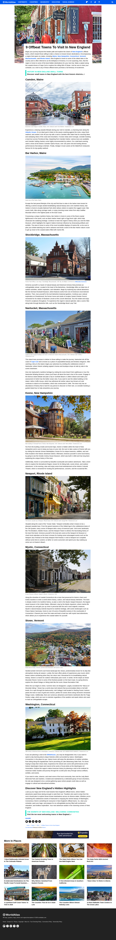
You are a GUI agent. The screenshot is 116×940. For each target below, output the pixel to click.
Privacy (16, 921)
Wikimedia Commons (81, 281)
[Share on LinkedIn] (39, 821)
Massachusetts (30, 58)
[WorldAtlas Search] (112, 2)
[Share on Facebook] (30, 821)
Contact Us (10, 921)
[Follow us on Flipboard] (4, 926)
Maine (54, 56)
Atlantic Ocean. (31, 132)
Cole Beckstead (29, 827)
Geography (44, 2)
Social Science (68, 2)
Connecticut (74, 56)
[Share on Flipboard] (26, 821)
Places (44, 827)
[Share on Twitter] (33, 821)
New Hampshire (63, 56)
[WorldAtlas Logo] (10, 2)
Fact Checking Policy (35, 921)
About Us (26, 921)
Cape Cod (34, 362)
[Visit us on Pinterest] (14, 926)
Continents (22, 2)
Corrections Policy (47, 921)
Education (56, 2)
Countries (34, 2)
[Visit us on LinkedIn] (17, 926)
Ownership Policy (57, 921)
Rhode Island (45, 58)
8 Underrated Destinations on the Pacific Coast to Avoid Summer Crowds (16, 883)
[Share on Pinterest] (36, 821)
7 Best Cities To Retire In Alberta (98, 881)
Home (4, 921)
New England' (77, 51)
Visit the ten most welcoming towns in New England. (48, 814)
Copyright (21, 921)
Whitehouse (51, 755)
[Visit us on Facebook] (7, 926)
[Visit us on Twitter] (11, 926)
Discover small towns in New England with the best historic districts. (55, 74)
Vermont (83, 56)
